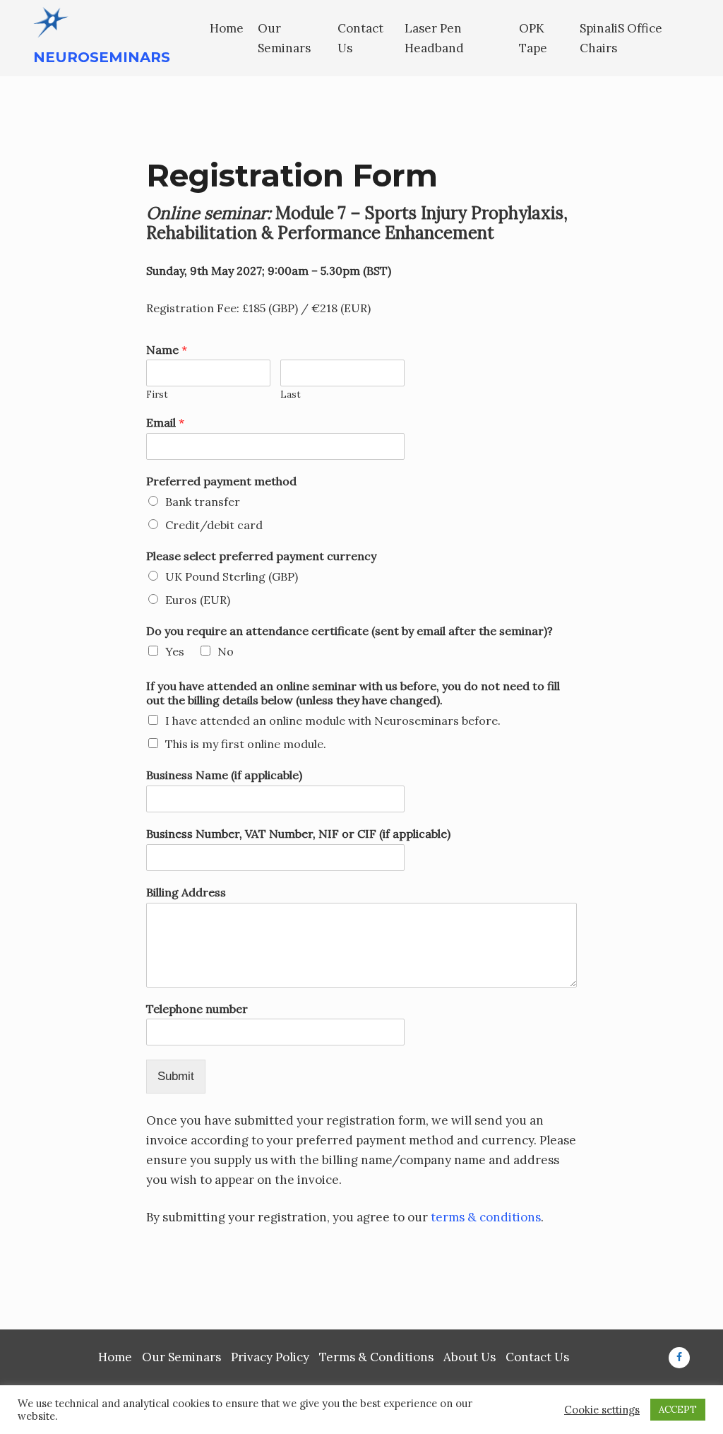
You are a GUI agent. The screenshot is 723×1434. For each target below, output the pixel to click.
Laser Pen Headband (434, 38)
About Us (469, 1357)
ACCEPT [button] (678, 1410)
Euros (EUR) (197, 600)
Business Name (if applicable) (224, 775)
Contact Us (360, 38)
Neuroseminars (101, 57)
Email (165, 422)
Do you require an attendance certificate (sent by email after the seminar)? (349, 631)
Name (166, 350)
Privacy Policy (270, 1357)
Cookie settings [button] (602, 1410)
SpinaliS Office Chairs (621, 38)
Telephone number (197, 1009)
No (225, 651)
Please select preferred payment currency (261, 556)
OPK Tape (533, 38)
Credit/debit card (214, 525)
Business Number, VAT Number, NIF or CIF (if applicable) (298, 833)
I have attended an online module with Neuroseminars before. (333, 720)
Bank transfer (202, 501)
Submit (175, 1076)
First (157, 395)
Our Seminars (284, 38)
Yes (174, 651)
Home (227, 28)
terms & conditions (486, 1217)
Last (290, 395)
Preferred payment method (221, 481)
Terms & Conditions (376, 1357)
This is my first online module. (245, 744)
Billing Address (186, 892)
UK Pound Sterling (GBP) (231, 576)
